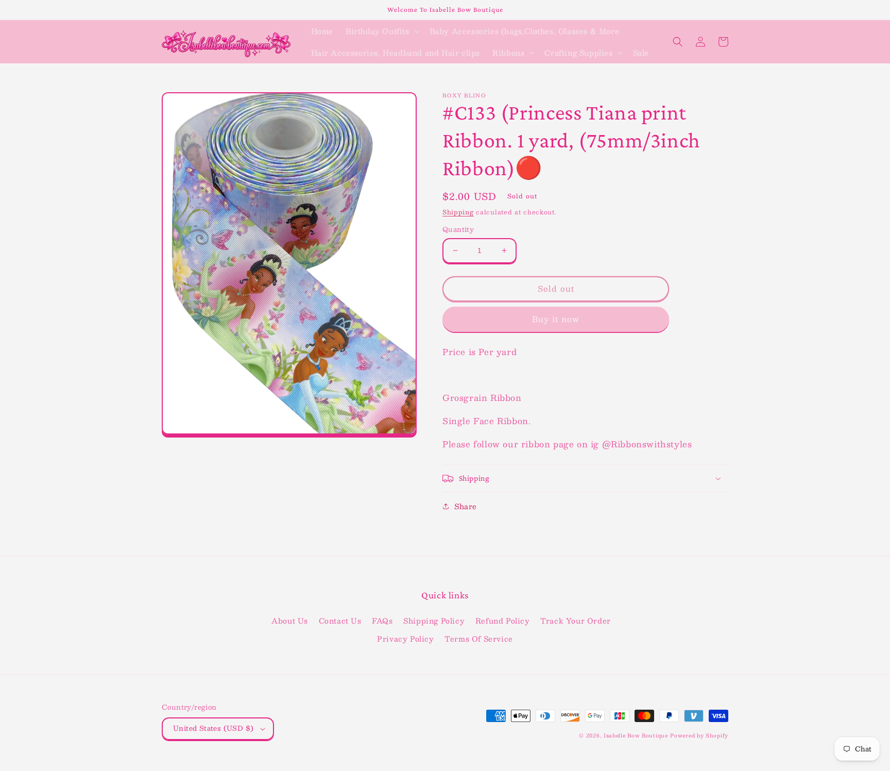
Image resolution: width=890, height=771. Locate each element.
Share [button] (465, 506)
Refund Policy (502, 620)
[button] (381, 31)
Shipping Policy (434, 620)
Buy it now (555, 318)
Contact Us (340, 620)
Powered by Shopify (699, 735)
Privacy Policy (405, 638)
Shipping (458, 212)
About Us (289, 620)
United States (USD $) (213, 728)
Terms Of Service (478, 638)
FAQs (382, 620)
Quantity (458, 230)
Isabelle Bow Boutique (636, 735)
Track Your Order (575, 620)
